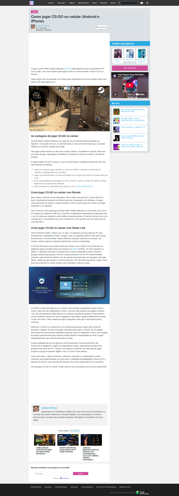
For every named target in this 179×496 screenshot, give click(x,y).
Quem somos (36, 487)
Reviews (103, 3)
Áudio (94, 3)
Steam (75, 248)
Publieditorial (61, 487)
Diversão (75, 431)
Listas (112, 3)
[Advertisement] (69, 50)
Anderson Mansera (43, 26)
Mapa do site (124, 487)
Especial (74, 487)
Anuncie (48, 487)
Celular (61, 3)
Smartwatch (83, 3)
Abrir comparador (130, 68)
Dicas (50, 3)
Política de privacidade (106, 487)
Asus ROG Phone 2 (85, 186)
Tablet (72, 3)
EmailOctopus (65, 478)
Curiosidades (87, 487)
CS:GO (68, 68)
